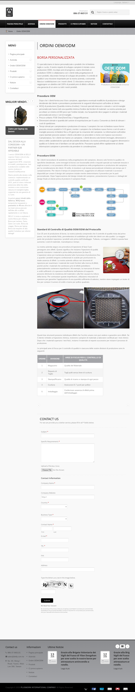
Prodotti (62, 24)
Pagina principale (15, 24)
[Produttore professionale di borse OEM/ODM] (114, 73)
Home (10, 31)
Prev (33, 101)
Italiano (125, 2)
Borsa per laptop (21, 226)
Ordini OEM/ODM (47, 24)
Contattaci (108, 24)
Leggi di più (65, 669)
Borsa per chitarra (20, 219)
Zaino (25, 221)
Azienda (31, 24)
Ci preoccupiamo (78, 24)
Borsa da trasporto (15, 229)
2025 (54, 661)
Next (28, 101)
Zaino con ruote (14, 224)
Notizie (94, 24)
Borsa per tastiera (15, 221)
